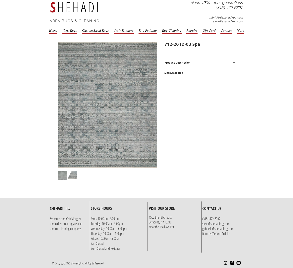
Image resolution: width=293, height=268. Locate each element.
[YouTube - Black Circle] (238, 263)
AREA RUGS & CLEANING (75, 21)
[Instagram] (225, 263)
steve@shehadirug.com (228, 21)
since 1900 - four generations (217, 2)
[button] (243, 21)
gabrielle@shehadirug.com (225, 17)
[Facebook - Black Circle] (232, 263)
